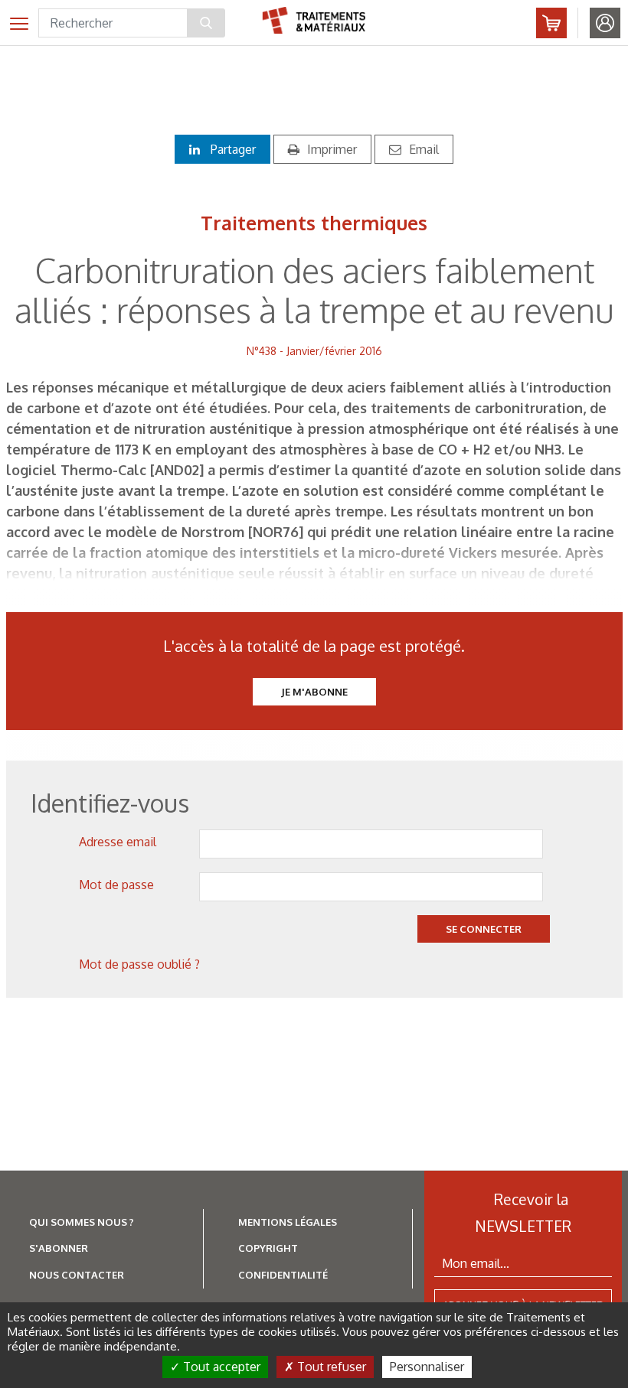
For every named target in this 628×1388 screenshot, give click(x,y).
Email (424, 149)
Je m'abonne (314, 692)
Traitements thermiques (314, 222)
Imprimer (332, 149)
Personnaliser (427, 1366)
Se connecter (484, 929)
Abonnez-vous (551, 23)
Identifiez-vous (605, 23)
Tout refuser (330, 1366)
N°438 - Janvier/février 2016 (314, 350)
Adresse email (117, 841)
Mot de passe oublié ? (139, 964)
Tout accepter (220, 1366)
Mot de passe (116, 884)
